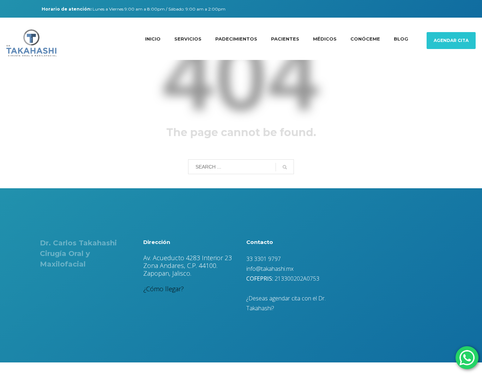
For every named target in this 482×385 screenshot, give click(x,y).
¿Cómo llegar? (163, 289)
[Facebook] (8, 9)
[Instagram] (18, 9)
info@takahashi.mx (270, 269)
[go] (285, 167)
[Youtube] (29, 9)
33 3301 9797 (263, 259)
